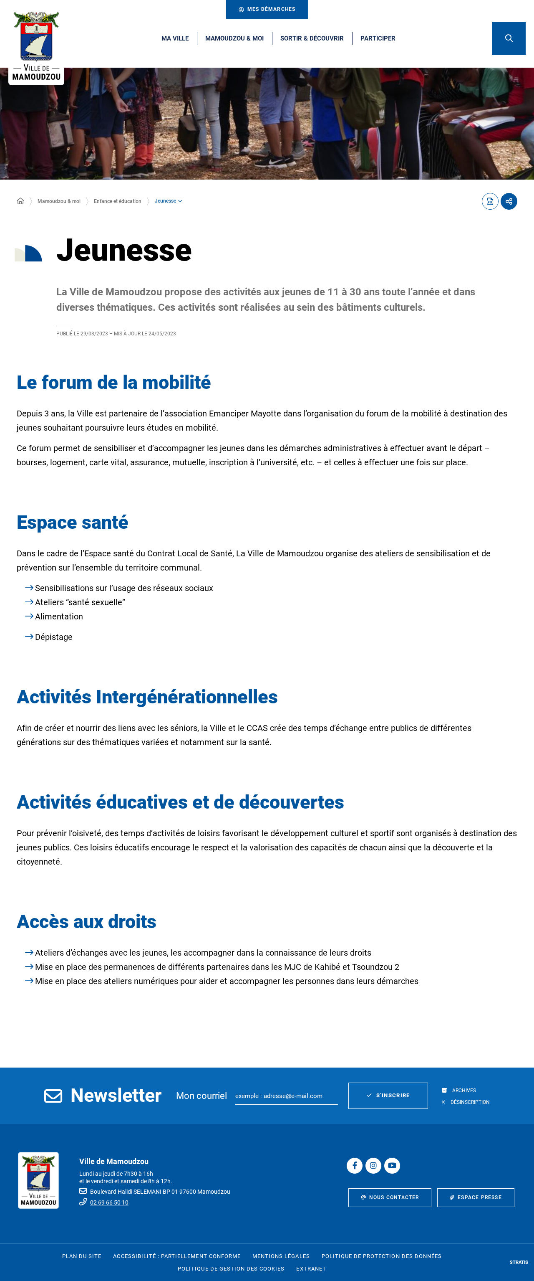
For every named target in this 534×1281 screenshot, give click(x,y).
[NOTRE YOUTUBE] (392, 1165)
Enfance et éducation (117, 201)
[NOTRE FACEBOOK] (354, 1165)
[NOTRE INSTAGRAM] (373, 1165)
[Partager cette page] (509, 201)
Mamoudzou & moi (59, 201)
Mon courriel (201, 1096)
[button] (509, 38)
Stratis (519, 1262)
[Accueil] (20, 201)
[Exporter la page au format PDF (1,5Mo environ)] (490, 201)
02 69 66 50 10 (109, 1202)
